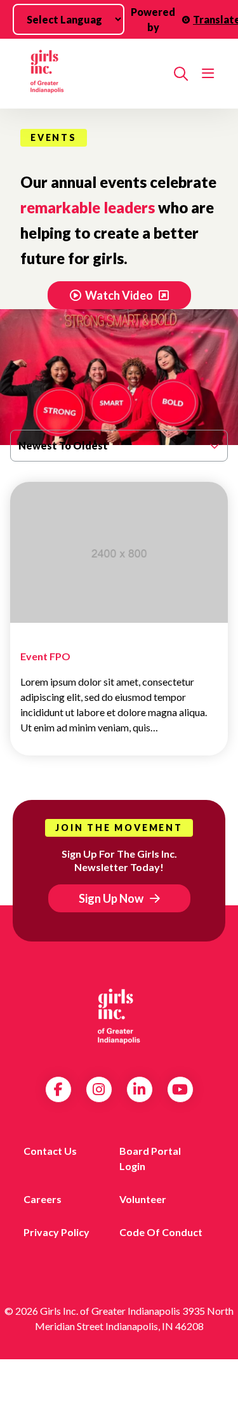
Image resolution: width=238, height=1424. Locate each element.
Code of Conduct (160, 1232)
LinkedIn (139, 1089)
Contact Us (50, 1151)
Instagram (99, 1089)
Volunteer (142, 1199)
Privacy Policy (56, 1232)
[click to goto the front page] (119, 1016)
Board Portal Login (150, 1158)
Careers (42, 1199)
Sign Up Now (111, 898)
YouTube (180, 1089)
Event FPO (45, 656)
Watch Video (120, 295)
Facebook (58, 1089)
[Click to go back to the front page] (92, 73)
